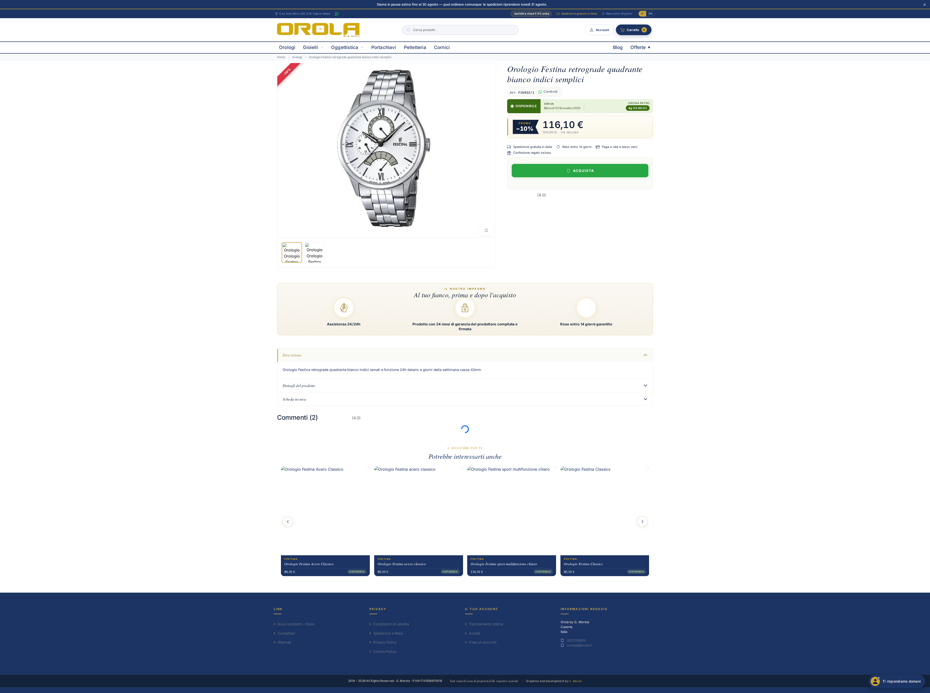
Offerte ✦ (640, 47)
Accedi (474, 633)
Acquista (583, 171)
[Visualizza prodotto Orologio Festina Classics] (604, 510)
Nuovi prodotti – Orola (296, 624)
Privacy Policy (384, 642)
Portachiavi (383, 47)
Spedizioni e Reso (388, 633)
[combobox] (460, 30)
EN (650, 13)
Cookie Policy (384, 651)
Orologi (287, 47)
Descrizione (292, 354)
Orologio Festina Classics (583, 564)
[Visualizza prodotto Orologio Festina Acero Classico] (325, 510)
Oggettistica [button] (344, 47)
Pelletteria (415, 47)
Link (278, 609)
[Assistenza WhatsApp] (336, 13)
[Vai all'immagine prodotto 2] (314, 252)
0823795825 (576, 640)
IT (642, 13)
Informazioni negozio (584, 609)
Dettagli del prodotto (299, 385)
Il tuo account (481, 609)
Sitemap (284, 642)
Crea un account (482, 642)
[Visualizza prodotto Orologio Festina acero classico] (418, 510)
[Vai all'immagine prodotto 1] (292, 252)
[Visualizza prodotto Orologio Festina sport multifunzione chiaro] (511, 510)
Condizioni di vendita (391, 624)
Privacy (378, 609)
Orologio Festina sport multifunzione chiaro (504, 564)
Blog (618, 47)
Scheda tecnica (294, 399)
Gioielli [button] (310, 47)
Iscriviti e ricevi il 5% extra (531, 13)
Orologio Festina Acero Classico (309, 564)
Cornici (442, 47)
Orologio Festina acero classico (402, 564)
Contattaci (286, 633)
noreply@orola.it (579, 645)
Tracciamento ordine (486, 624)
